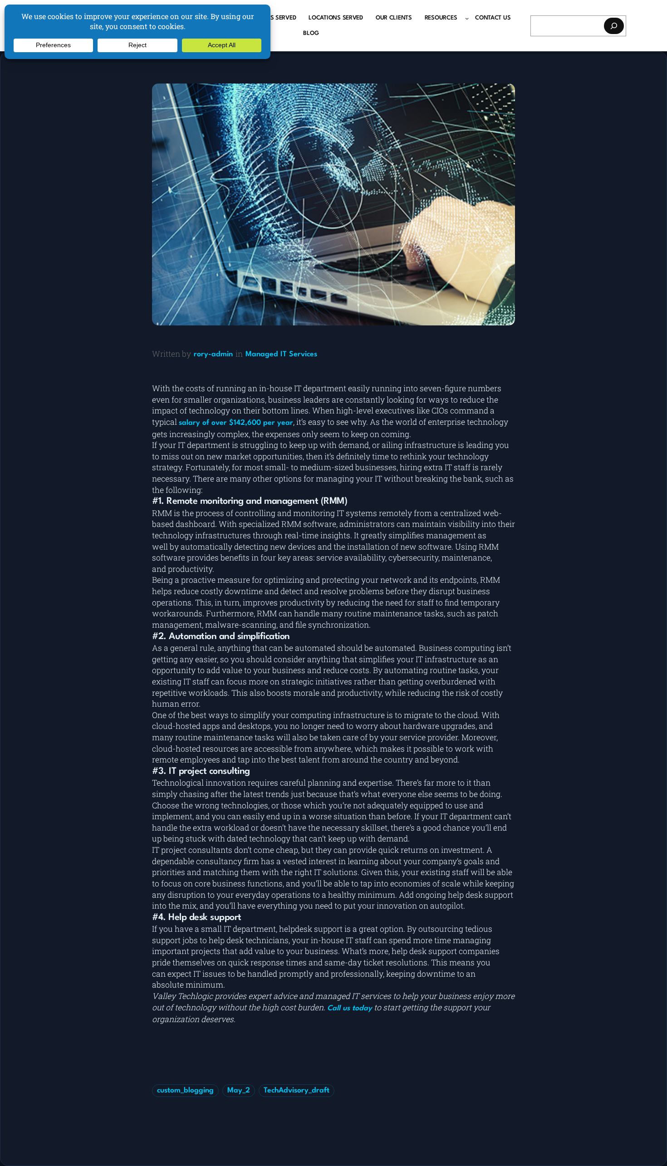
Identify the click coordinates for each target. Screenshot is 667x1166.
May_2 (238, 1090)
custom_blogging (185, 1090)
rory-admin (213, 354)
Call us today (349, 1008)
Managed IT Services (281, 354)
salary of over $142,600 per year (236, 423)
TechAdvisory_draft (296, 1090)
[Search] (614, 26)
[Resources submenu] (467, 18)
